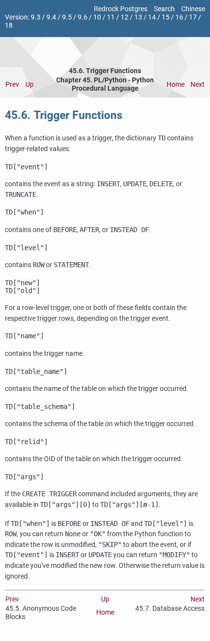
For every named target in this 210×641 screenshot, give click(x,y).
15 (165, 17)
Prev (12, 84)
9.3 (36, 17)
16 (179, 17)
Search (164, 9)
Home (176, 84)
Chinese (193, 9)
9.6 (82, 17)
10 (97, 17)
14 (152, 17)
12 (124, 17)
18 (9, 25)
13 (138, 17)
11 (111, 17)
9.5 (67, 17)
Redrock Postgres (120, 9)
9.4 (51, 17)
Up (29, 84)
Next (197, 84)
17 (193, 17)
